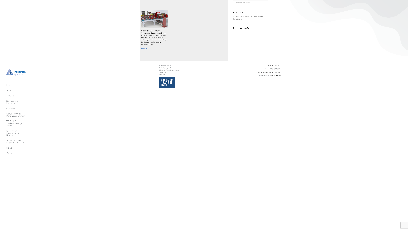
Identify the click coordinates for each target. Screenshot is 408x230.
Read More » (145, 48)
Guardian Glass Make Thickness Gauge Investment (153, 31)
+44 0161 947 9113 (273, 66)
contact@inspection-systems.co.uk (269, 72)
